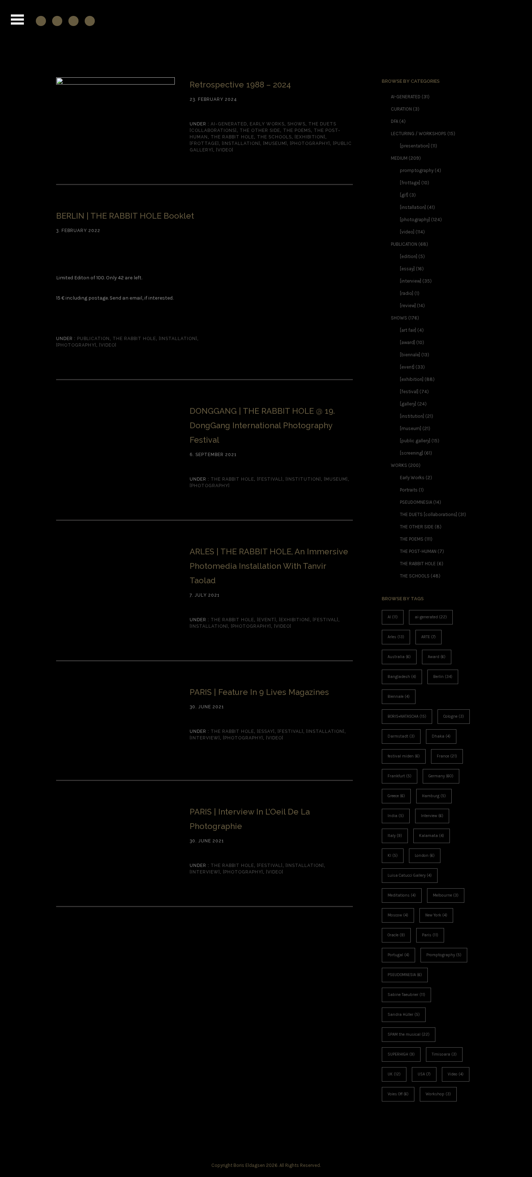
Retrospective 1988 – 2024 (240, 84)
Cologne (453, 716)
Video (456, 1074)
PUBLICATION (93, 338)
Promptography (443, 955)
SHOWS (296, 123)
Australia (399, 656)
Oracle (396, 935)
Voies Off (398, 1094)
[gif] (404, 195)
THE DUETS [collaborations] (428, 514)
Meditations (402, 895)
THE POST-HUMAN (418, 551)
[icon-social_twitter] (90, 21)
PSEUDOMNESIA (416, 502)
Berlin (442, 676)
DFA (394, 121)
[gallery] (408, 404)
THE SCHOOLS (274, 136)
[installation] (241, 143)
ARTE (428, 637)
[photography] (310, 143)
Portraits (409, 490)
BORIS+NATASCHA (407, 716)
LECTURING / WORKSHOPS (418, 133)
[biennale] (410, 354)
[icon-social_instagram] (59, 21)
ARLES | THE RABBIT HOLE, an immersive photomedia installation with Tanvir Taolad (269, 566)
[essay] (266, 731)
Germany (440, 776)
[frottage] (204, 143)
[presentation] (415, 146)
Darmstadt (401, 736)
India (396, 815)
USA (424, 1074)
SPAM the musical (409, 1034)
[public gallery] (415, 440)
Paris (430, 935)
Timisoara (444, 1054)
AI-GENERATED (228, 123)
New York (436, 915)
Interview (432, 815)
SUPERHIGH (401, 1054)
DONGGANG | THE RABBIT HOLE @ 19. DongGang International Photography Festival (262, 425)
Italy (395, 835)
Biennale (399, 696)
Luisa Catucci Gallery (410, 875)
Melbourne (446, 895)
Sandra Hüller (404, 1014)
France (447, 756)
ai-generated (431, 617)
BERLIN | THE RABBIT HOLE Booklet (125, 215)
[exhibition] (310, 136)
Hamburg (434, 796)
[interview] (205, 737)
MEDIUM (399, 158)
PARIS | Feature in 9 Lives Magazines (259, 692)
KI (393, 855)
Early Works (267, 123)
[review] (408, 305)
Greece (396, 796)
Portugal (398, 955)
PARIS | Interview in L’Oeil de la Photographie (250, 819)
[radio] (406, 293)
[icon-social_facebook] (43, 21)
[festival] (270, 479)
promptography (417, 170)
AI (393, 617)
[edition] (408, 256)
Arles (396, 637)
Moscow (398, 915)
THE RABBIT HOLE (232, 136)
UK (394, 1074)
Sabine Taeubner (406, 994)
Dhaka (441, 736)
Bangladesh (402, 676)
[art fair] (408, 330)
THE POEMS (297, 130)
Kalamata (431, 835)
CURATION (401, 109)
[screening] (411, 453)
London (425, 855)
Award (437, 656)
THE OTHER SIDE (260, 130)
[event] (266, 619)
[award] (407, 342)
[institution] (303, 479)
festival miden (404, 756)
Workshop (438, 1094)
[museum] (275, 143)
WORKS (399, 465)
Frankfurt (399, 776)
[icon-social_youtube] (75, 21)
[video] (224, 150)
